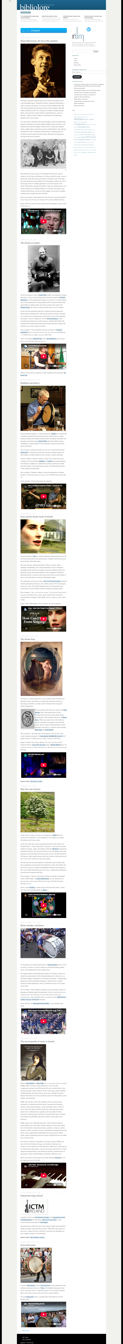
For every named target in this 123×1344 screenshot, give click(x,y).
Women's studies (86, 152)
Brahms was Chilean (79, 105)
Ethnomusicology (78, 129)
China (78, 122)
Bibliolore (23, 1342)
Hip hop (93, 129)
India (79, 132)
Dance (88, 127)
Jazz (89, 132)
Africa (92, 114)
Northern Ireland (52, 965)
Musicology (91, 134)
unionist (50, 461)
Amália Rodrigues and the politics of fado (84, 101)
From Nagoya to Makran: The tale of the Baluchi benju (87, 90)
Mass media (83, 134)
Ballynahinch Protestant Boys (41, 1003)
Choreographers (83, 122)
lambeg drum (24, 452)
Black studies (89, 119)
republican (42, 461)
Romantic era (80, 147)
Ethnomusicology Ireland (32, 1195)
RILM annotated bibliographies (82, 145)
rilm (23, 37)
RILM (80, 142)
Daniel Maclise (49, 730)
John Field (58, 1158)
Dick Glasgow (31, 1285)
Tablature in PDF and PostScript (82, 97)
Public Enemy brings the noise (49, 16)
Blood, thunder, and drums (32, 925)
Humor (76, 132)
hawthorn (32, 887)
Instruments (84, 132)
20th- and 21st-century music (82, 114)
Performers (91, 137)
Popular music (84, 139)
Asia (82, 117)
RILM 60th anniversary (88, 142)
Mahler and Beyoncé (79, 103)
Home (75, 58)
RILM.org (76, 62)
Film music (88, 129)
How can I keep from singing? (52, 581)
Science (85, 147)
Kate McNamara (51, 339)
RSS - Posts (25, 1337)
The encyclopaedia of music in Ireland (37, 1041)
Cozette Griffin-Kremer (42, 879)
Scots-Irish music (28, 1245)
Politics (76, 139)
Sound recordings (82, 150)
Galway (45, 890)
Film (84, 129)
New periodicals (77, 137)
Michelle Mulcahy (56, 745)
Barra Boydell (44, 736)
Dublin (55, 835)
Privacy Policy (77, 65)
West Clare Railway (52, 318)
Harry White (40, 1083)
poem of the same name (39, 745)
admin (23, 239)
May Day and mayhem (30, 789)
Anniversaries (77, 117)
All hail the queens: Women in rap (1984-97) (85, 94)
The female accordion (30, 243)
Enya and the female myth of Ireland (37, 516)
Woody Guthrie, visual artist (80, 99)
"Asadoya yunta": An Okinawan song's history (85, 92)
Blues (75, 122)
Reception (76, 142)
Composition (89, 124)
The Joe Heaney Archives (37, 1237)
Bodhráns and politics (30, 383)
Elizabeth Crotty (37, 339)
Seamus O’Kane (42, 441)
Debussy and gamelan (79, 88)
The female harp (28, 639)
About (75, 60)
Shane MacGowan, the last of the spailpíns (39, 41)
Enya (34, 556)
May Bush (55, 849)
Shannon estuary (25, 307)
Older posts (25, 1330)
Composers (79, 124)
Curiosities (81, 127)
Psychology (93, 139)
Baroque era (86, 117)
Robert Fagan (38, 730)
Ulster (42, 1288)
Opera (83, 137)
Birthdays (79, 119)
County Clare (42, 295)
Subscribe (77, 77)
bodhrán (53, 434)
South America (89, 150)
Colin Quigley (44, 1222)
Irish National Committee (42, 1217)
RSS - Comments (26, 1339)
